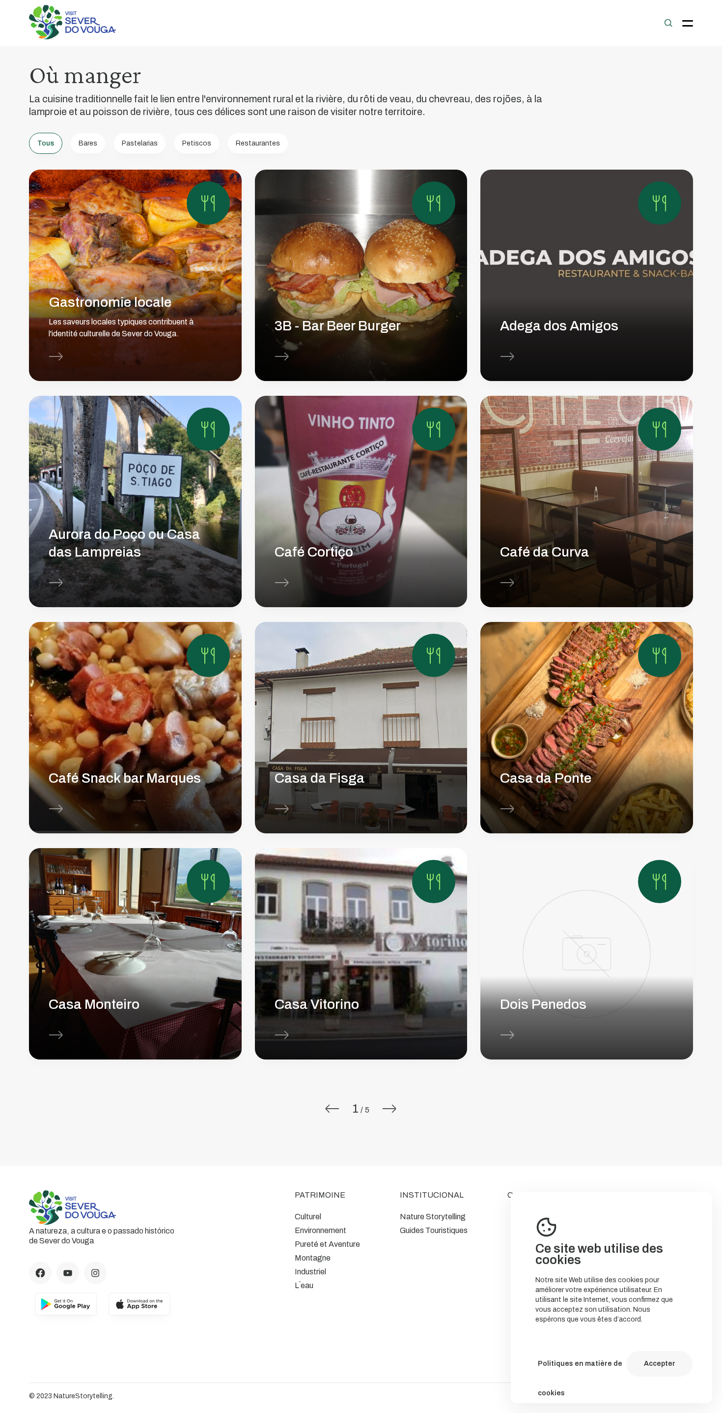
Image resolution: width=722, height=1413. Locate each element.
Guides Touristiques (434, 1230)
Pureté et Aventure (327, 1244)
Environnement (320, 1230)
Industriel (310, 1271)
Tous (45, 143)
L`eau (304, 1285)
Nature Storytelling (433, 1216)
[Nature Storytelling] (72, 36)
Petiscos (196, 143)
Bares (88, 143)
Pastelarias (140, 143)
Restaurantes (258, 143)
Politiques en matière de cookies (580, 1369)
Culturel (308, 1216)
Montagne (313, 1258)
